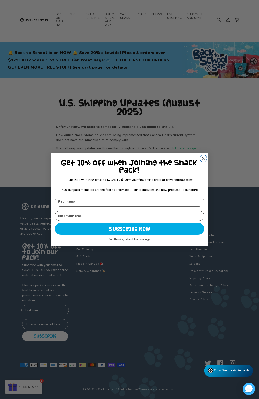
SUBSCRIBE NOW (129, 229)
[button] (249, 389)
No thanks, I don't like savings (129, 239)
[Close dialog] (203, 158)
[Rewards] (228, 371)
